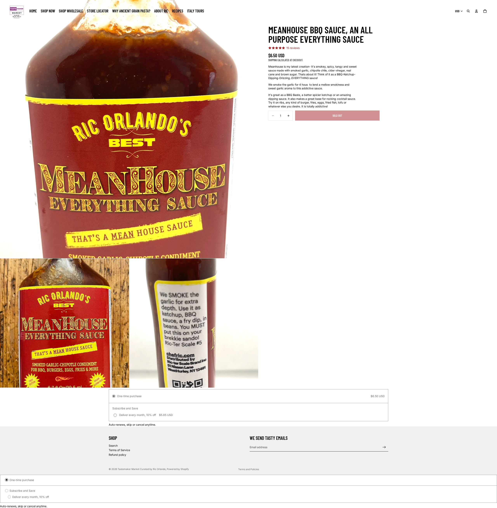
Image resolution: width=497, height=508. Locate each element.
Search (113, 445)
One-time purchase (22, 480)
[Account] (476, 11)
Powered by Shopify (178, 469)
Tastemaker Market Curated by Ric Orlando (142, 469)
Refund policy (117, 454)
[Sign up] (384, 447)
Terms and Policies (248, 469)
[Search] (468, 11)
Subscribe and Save (22, 490)
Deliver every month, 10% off (30, 496)
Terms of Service (119, 450)
